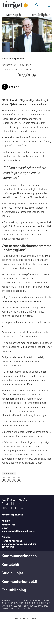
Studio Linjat (12, 572)
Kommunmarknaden (19, 555)
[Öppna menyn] (49, 5)
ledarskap (9, 473)
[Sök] (37, 5)
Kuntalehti (10, 564)
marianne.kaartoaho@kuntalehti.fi (19, 543)
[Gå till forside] (15, 5)
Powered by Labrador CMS (27, 618)
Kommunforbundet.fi (19, 581)
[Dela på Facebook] (20, 75)
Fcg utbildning (14, 589)
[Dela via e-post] (34, 75)
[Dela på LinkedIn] (29, 75)
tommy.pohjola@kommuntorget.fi (18, 531)
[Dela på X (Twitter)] (24, 75)
